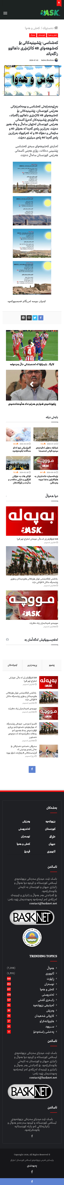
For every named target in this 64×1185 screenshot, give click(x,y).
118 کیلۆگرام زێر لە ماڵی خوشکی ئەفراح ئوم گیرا (37, 539)
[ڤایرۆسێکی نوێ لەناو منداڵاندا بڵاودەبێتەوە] (18, 434)
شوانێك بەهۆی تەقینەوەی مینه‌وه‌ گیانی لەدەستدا (47, 449)
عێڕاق (52, 836)
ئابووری (51, 851)
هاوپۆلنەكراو (47, 1021)
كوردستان (41, 35)
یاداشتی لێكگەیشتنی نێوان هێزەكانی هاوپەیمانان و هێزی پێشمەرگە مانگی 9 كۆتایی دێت (34, 580)
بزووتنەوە (50, 821)
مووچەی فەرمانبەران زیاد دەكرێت (44, 623)
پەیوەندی (32, 1165)
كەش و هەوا (32, 28)
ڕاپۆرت (50, 979)
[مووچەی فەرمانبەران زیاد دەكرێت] (32, 605)
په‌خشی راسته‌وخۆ (43, 1032)
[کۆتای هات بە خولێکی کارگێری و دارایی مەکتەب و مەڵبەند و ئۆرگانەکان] (18, 463)
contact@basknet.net (43, 903)
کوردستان (50, 829)
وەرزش (26, 821)
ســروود (49, 1026)
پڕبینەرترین (32, 665)
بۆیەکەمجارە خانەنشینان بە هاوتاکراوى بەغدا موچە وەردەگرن (46, 479)
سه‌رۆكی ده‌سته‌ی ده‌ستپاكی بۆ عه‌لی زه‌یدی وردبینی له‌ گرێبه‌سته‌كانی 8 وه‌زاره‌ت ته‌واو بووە (21, 749)
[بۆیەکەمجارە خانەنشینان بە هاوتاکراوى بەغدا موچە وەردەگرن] (45, 463)
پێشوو (52, 665)
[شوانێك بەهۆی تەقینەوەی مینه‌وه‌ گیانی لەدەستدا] (45, 434)
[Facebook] (32, 769)
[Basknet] (49, 13)
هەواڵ (33, 35)
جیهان (52, 844)
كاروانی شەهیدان (44, 1016)
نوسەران (25, 836)
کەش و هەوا (23, 844)
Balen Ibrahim (47, 60)
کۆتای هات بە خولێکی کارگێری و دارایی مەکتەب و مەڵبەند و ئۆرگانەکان (19, 479)
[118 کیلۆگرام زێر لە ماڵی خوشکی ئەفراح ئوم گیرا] (32, 521)
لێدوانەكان (12, 665)
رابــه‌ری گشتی (46, 1000)
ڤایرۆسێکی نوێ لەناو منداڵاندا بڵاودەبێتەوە (22, 449)
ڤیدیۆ (27, 851)
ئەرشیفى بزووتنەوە (43, 1005)
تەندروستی (24, 829)
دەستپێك (48, 28)
